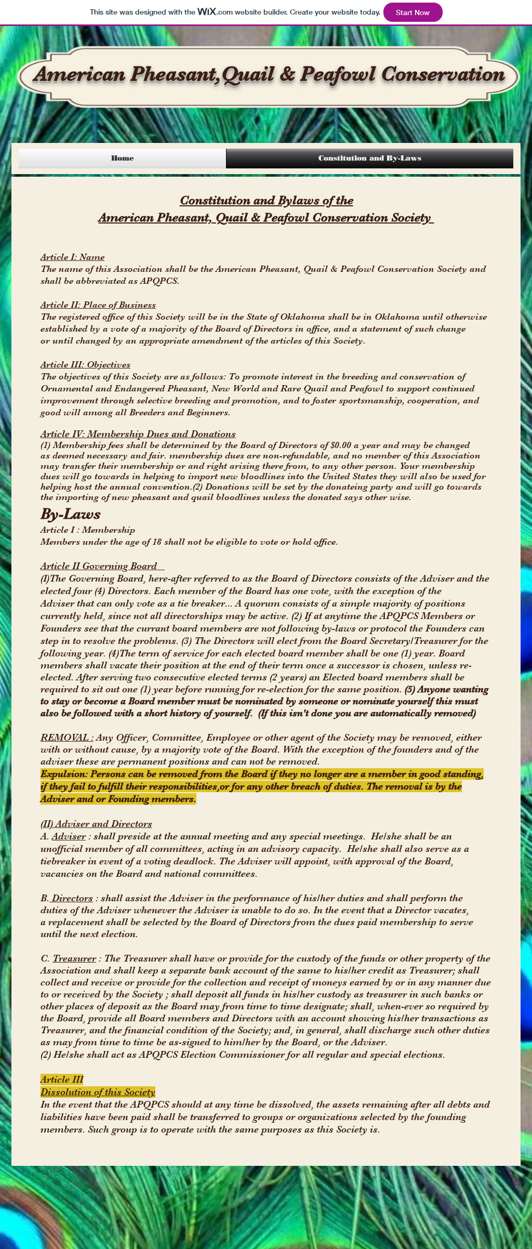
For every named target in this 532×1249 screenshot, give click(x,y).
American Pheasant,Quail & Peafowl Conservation (269, 74)
